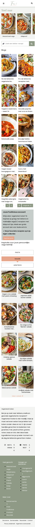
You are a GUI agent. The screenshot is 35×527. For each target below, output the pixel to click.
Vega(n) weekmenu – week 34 (9, 110)
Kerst (9, 489)
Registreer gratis (8, 238)
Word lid (10, 515)
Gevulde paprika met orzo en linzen (25, 110)
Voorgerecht (27, 468)
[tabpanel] (17, 333)
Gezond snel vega (8, 36)
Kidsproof (24, 36)
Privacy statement (9, 524)
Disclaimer (6, 520)
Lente (24, 482)
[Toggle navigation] (3, 3)
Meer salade (17, 396)
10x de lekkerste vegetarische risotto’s (7, 80)
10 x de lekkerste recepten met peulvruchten (24, 80)
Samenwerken (14, 520)
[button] (32, 3)
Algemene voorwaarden (23, 524)
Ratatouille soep (7, 139)
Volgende (26, 205)
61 (19, 205)
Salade (9, 483)
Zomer (24, 485)
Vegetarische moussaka (23, 200)
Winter (24, 490)
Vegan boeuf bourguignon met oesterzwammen (8, 170)
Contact (10, 512)
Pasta (9, 480)
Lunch (24, 479)
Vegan (9, 477)
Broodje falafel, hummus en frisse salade (25, 140)
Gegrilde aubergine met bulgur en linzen (8, 200)
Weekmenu (11, 472)
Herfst (24, 488)
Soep (8, 486)
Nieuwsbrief (23, 520)
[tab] (17, 252)
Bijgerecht (26, 477)
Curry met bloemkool (22, 170)
